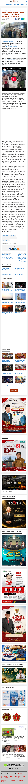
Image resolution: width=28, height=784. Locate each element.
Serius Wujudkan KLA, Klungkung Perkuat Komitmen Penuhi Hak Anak (20, 269)
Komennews (4, 779)
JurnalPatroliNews (8, 41)
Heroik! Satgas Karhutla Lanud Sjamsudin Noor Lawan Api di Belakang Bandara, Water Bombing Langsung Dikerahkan (7, 301)
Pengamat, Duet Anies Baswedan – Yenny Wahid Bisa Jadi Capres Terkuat (7, 255)
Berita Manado (18, 776)
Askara (11, 776)
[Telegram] (15, 249)
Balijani (7, 777)
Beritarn (3, 777)
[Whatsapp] (24, 19)
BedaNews (21, 780)
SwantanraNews (11, 779)
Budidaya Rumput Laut (9, 235)
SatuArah (3, 781)
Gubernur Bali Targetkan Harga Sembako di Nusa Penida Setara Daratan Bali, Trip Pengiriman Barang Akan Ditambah (7, 269)
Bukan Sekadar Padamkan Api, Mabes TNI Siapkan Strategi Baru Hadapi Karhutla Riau (7, 290)
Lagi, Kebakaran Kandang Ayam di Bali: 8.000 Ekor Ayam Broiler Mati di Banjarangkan (7, 384)
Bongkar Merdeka (5, 780)
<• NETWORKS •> (4, 776)
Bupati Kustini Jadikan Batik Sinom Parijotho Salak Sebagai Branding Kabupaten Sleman (20, 257)
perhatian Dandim (11, 46)
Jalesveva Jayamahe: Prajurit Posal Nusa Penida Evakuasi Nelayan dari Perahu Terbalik (7, 274)
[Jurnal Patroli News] (14, 1)
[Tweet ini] (19, 19)
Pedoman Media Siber (6, 775)
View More (14, 390)
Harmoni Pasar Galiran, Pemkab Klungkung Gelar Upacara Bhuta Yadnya (20, 274)
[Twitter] (12, 249)
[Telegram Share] (22, 19)
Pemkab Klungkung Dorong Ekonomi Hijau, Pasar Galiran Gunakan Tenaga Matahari (20, 384)
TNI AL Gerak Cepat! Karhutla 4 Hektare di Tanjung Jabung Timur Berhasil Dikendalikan (7, 313)
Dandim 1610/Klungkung (9, 238)
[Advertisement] (14, 125)
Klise (24, 776)
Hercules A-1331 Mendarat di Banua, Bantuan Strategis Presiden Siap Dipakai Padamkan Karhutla (20, 313)
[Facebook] (10, 249)
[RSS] (18, 249)
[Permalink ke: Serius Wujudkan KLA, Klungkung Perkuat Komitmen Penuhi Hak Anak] (20, 356)
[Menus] (2, 1)
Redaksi (20, 773)
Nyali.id (19, 777)
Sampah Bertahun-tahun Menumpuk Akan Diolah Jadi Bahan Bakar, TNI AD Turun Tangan (20, 301)
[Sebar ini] (16, 19)
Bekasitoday (13, 777)
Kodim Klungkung (9, 59)
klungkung (6, 240)
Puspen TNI (4, 19)
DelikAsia (19, 779)
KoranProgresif (14, 780)
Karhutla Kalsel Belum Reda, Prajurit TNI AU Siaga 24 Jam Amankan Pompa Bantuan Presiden (20, 290)
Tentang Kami (16, 775)
